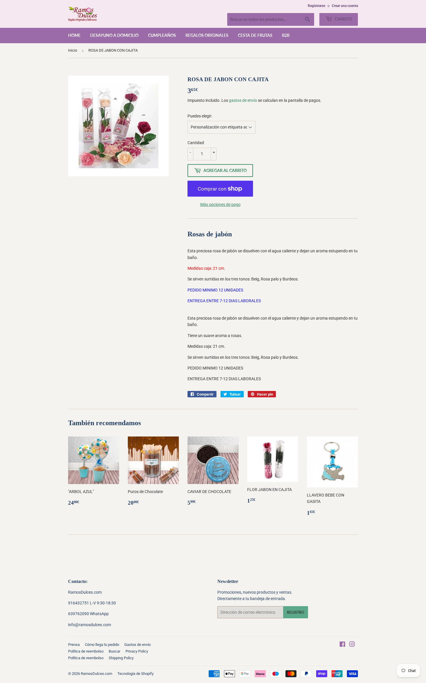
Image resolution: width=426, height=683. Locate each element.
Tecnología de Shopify (135, 673)
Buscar (114, 651)
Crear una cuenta (345, 6)
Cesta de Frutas (255, 35)
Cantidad (195, 142)
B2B (286, 35)
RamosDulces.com (96, 673)
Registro (295, 612)
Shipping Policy (121, 658)
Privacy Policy (136, 651)
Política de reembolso (85, 651)
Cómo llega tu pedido (102, 644)
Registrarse (316, 6)
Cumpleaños (162, 35)
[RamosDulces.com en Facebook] (342, 645)
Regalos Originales (206, 35)
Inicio (72, 50)
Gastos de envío (137, 644)
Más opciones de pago (220, 204)
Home (74, 35)
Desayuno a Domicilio (114, 35)
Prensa (74, 644)
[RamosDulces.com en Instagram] (352, 645)
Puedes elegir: (199, 116)
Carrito (343, 19)
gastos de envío (243, 100)
